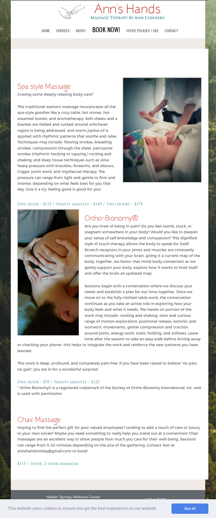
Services (63, 30)
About (81, 30)
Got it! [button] (190, 508)
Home (46, 30)
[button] (159, 509)
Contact (171, 30)
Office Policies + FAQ (142, 30)
